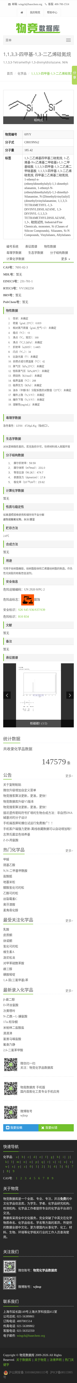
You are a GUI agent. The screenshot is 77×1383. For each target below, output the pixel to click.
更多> (69, 776)
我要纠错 (50, 1127)
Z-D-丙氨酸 (10, 840)
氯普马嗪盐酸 (12, 1039)
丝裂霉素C (10, 899)
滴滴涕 (7, 1033)
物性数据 (50, 246)
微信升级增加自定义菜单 (19, 790)
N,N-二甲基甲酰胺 (15, 870)
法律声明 (56, 1359)
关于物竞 (40, 1359)
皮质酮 (7, 935)
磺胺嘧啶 (9, 974)
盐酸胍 (7, 876)
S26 (20, 609)
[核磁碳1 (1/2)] (38, 695)
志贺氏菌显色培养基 (16, 834)
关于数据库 (23, 1359)
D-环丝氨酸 (10, 1005)
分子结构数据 (59, 252)
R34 (26, 616)
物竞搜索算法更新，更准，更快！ (25, 795)
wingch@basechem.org (30, 4)
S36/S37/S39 (37, 609)
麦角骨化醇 (10, 910)
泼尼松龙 (9, 957)
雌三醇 (7, 969)
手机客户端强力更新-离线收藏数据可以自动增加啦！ (38, 829)
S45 (26, 609)
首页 (10, 73)
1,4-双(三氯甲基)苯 (15, 980)
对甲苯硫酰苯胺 (13, 963)
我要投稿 (15, 1127)
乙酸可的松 (10, 893)
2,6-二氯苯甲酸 (13, 1050)
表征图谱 (31, 246)
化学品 (22, 73)
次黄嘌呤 (9, 1010)
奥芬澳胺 (9, 904)
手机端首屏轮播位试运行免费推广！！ (28, 823)
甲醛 (6, 859)
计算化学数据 (15, 259)
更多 (64, 259)
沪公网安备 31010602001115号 (28, 1372)
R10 (20, 616)
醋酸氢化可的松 (13, 887)
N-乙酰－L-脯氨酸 (15, 1016)
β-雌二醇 (9, 999)
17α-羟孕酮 (10, 1022)
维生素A (8, 952)
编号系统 (12, 246)
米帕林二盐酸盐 (13, 1027)
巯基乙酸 (9, 865)
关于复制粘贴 (12, 784)
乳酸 (6, 929)
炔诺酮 (7, 940)
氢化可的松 (10, 946)
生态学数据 (35, 252)
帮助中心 (52, 12)
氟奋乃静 (9, 1044)
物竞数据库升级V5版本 (18, 801)
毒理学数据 (13, 252)
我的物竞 (35, 12)
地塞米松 (9, 882)
